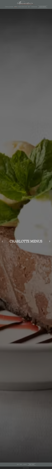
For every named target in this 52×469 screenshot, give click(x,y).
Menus (15, 6)
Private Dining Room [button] (22, 6)
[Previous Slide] (2, 241)
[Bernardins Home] (26, 3)
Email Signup (31, 464)
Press (21, 464)
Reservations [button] (34, 6)
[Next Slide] (49, 241)
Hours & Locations (9, 6)
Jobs (18, 464)
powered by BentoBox (26, 467)
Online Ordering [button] (42, 6)
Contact (25, 464)
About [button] (29, 6)
